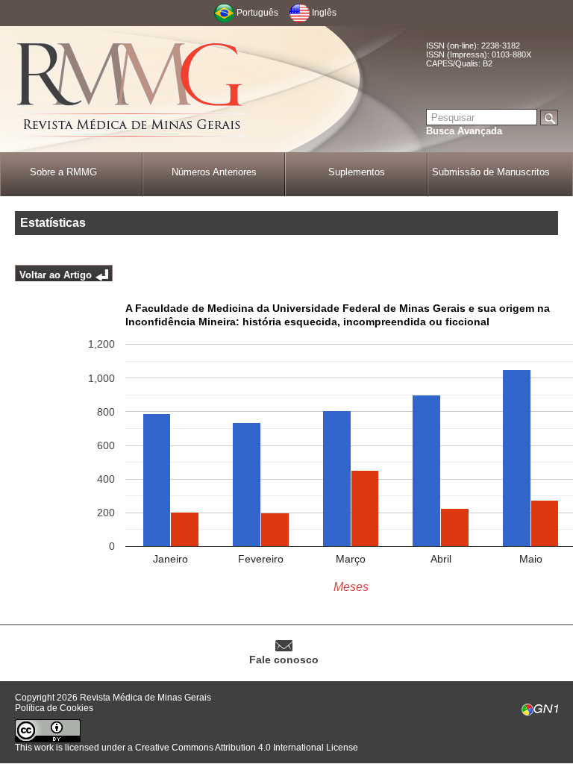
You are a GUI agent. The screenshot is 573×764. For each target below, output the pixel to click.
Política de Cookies (54, 708)
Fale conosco (284, 660)
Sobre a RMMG (63, 172)
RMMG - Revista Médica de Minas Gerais (130, 90)
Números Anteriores (214, 172)
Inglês (324, 12)
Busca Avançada (464, 131)
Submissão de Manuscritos (491, 172)
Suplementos (356, 172)
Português (257, 12)
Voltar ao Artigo (55, 275)
